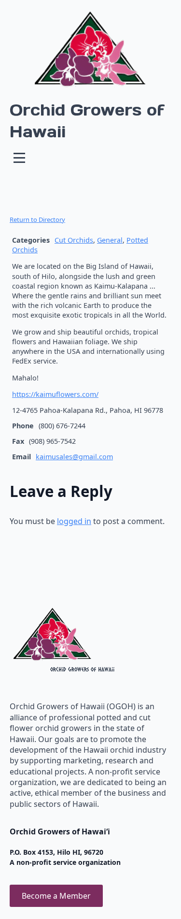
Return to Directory (37, 219)
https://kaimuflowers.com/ (55, 394)
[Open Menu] (19, 158)
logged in (74, 521)
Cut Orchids (74, 240)
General (110, 240)
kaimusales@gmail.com (74, 456)
